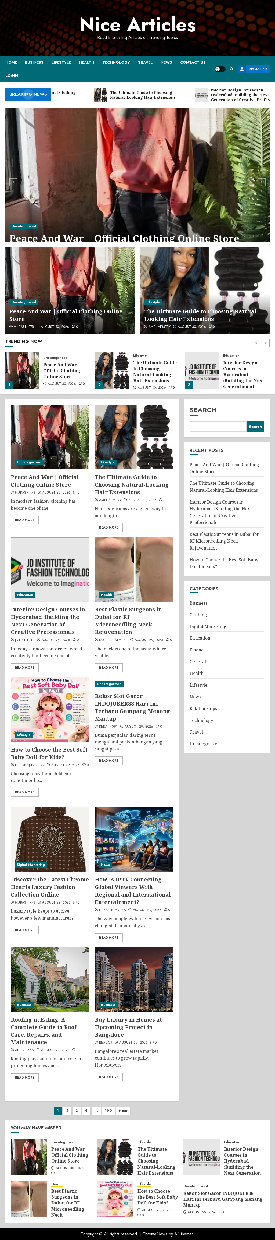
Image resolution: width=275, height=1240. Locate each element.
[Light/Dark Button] (220, 69)
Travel (145, 62)
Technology (116, 62)
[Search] (231, 69)
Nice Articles (137, 24)
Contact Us (193, 62)
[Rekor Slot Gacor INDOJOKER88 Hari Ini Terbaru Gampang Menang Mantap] (134, 684)
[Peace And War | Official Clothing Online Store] (137, 182)
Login (11, 75)
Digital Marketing (31, 864)
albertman (24, 1050)
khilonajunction (29, 765)
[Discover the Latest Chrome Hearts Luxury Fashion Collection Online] (50, 839)
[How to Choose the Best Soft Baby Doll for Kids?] (50, 709)
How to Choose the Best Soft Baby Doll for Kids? (49, 753)
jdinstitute (25, 640)
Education (141, 355)
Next (123, 1110)
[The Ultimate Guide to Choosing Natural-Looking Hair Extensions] (205, 290)
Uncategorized (24, 226)
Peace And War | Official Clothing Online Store (124, 238)
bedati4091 (108, 727)
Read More (24, 520)
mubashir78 (24, 327)
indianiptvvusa (112, 910)
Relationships (203, 708)
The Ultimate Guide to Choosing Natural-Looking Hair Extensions (201, 315)
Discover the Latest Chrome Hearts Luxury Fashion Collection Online (50, 887)
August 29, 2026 (56, 640)
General (198, 662)
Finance (198, 650)
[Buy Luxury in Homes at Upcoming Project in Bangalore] (134, 979)
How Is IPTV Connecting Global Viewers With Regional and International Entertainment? (133, 891)
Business (34, 62)
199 (108, 1110)
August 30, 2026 (55, 327)
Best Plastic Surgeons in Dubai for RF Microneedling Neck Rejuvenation (128, 621)
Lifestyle (61, 62)
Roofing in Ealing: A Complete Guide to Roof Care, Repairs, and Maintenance (44, 1031)
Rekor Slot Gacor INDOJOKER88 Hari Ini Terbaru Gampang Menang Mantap (132, 707)
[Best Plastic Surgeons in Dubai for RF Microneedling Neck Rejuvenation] (202, 370)
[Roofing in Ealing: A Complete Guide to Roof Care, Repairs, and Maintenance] (50, 979)
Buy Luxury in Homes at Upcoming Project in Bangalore (128, 1027)
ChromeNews (154, 1234)
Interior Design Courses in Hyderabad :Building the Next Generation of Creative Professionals (153, 381)
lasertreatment (113, 640)
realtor (106, 1043)
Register (257, 69)
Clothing (198, 615)
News (166, 62)
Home (11, 62)
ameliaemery (160, 327)
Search (203, 409)
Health (86, 62)
